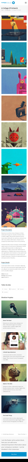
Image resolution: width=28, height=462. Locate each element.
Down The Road (7, 320)
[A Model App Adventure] (14, 341)
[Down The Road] (14, 309)
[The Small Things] (14, 404)
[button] (26, 2)
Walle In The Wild (7, 383)
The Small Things (7, 415)
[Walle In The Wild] (14, 372)
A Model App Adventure (9, 352)
